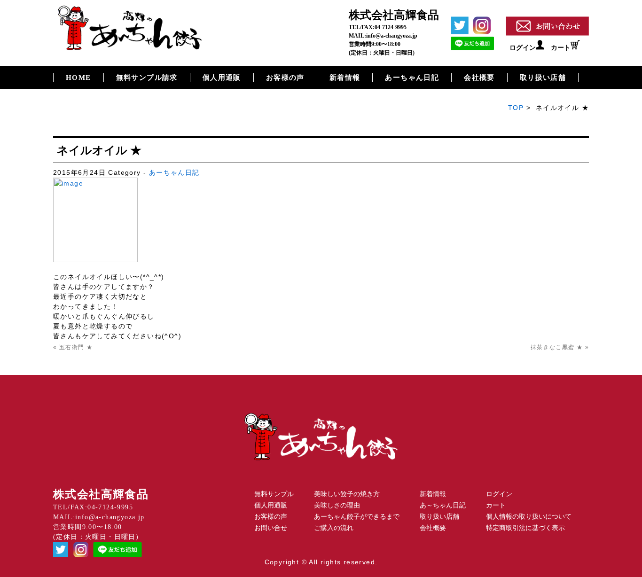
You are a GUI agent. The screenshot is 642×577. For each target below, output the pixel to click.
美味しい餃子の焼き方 (347, 494)
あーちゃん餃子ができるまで (356, 516)
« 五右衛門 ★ (73, 347)
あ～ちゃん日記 (443, 505)
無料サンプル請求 (147, 77)
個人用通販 (222, 77)
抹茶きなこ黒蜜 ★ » (560, 347)
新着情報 (344, 77)
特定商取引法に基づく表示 (525, 527)
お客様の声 (285, 77)
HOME (78, 77)
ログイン (522, 47)
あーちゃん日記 (412, 77)
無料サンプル (274, 494)
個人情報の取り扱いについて (529, 516)
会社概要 (479, 77)
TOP (516, 107)
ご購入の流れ (333, 527)
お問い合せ (270, 527)
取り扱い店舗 (543, 77)
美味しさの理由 (337, 505)
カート (561, 47)
